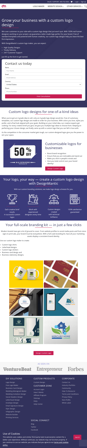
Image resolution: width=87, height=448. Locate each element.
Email (7, 74)
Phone (7, 88)
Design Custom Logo (55, 168)
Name (7, 67)
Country (7, 81)
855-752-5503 (64, 2)
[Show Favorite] (72, 2)
